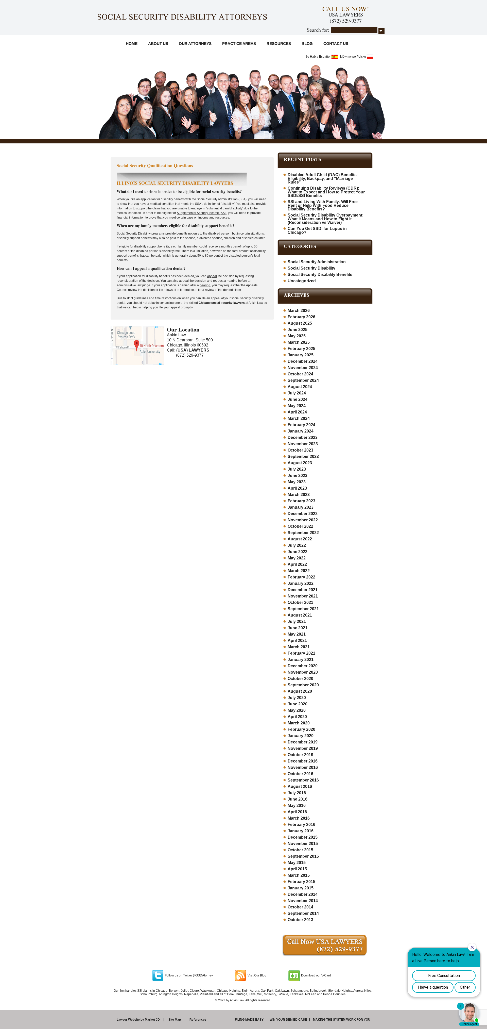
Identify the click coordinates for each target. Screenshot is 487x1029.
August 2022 (300, 539)
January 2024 (301, 431)
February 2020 (301, 729)
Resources (279, 43)
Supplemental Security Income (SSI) (202, 213)
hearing (205, 285)
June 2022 (297, 552)
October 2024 (300, 374)
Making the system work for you (341, 1019)
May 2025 (297, 336)
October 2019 (300, 755)
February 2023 (301, 501)
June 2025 (297, 329)
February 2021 (301, 653)
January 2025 (301, 355)
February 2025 (301, 348)
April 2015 (297, 869)
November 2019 (303, 748)
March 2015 (299, 875)
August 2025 (300, 323)
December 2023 (303, 437)
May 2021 (297, 634)
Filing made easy (249, 1019)
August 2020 (300, 691)
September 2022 (303, 532)
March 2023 (299, 494)
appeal (212, 276)
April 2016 (297, 812)
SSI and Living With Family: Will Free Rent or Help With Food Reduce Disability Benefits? (323, 205)
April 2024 (297, 412)
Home (131, 43)
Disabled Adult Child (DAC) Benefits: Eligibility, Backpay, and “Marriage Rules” (323, 178)
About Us (158, 43)
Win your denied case (288, 1019)
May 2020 (297, 710)
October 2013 (300, 920)
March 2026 (299, 310)
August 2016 (300, 786)
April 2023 (297, 488)
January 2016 (301, 831)
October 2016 (300, 774)
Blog (307, 43)
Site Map (174, 1019)
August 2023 (300, 463)
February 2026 (301, 317)
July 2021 (297, 621)
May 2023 (297, 482)
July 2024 (297, 393)
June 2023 (297, 475)
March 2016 (299, 818)
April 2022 (297, 564)
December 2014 (303, 894)
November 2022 (303, 520)
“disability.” (227, 204)
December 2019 (303, 742)
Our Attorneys (195, 43)
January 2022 (301, 583)
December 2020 (303, 666)
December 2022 (303, 513)
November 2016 (303, 767)
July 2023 (297, 469)
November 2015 (303, 843)
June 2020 (297, 704)
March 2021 (299, 647)
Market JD (152, 1019)
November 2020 (303, 672)
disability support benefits (151, 246)
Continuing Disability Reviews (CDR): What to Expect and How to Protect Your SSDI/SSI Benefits (326, 192)
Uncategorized (302, 281)
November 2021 (303, 596)
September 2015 (303, 856)
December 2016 (303, 761)
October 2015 (300, 850)
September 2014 (303, 913)
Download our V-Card (316, 975)
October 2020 (300, 678)
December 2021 (303, 590)
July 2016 (297, 793)
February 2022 (301, 577)
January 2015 (301, 888)
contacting (167, 303)
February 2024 (301, 425)
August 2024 (300, 387)
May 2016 (297, 805)
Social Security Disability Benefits (320, 274)
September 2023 (303, 456)
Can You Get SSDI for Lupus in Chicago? (317, 230)
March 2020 (299, 723)
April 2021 (297, 640)
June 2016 (297, 799)
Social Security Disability (311, 268)
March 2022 (299, 571)
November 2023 (303, 444)
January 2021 (301, 659)
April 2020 (297, 717)
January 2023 (301, 507)
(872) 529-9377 (346, 20)
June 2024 (297, 399)
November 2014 (303, 901)
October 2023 (300, 450)
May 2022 (297, 558)
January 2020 (301, 736)
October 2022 (300, 526)
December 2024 (303, 361)
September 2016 (303, 780)
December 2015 (303, 837)
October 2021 (300, 602)
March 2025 (299, 342)
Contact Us (335, 43)
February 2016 (301, 824)
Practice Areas (239, 43)
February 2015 (301, 881)
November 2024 (303, 368)
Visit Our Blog (257, 975)
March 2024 (299, 418)
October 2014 (300, 907)
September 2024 (303, 380)
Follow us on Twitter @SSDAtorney (189, 975)
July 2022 (297, 545)
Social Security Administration (317, 262)
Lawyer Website (128, 1019)
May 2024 (297, 406)
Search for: (318, 29)
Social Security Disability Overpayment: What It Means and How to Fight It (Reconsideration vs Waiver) (325, 219)
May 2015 (297, 862)
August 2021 (300, 615)
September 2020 (303, 685)
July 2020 (297, 697)
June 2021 (297, 628)
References (197, 1019)
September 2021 (303, 609)
